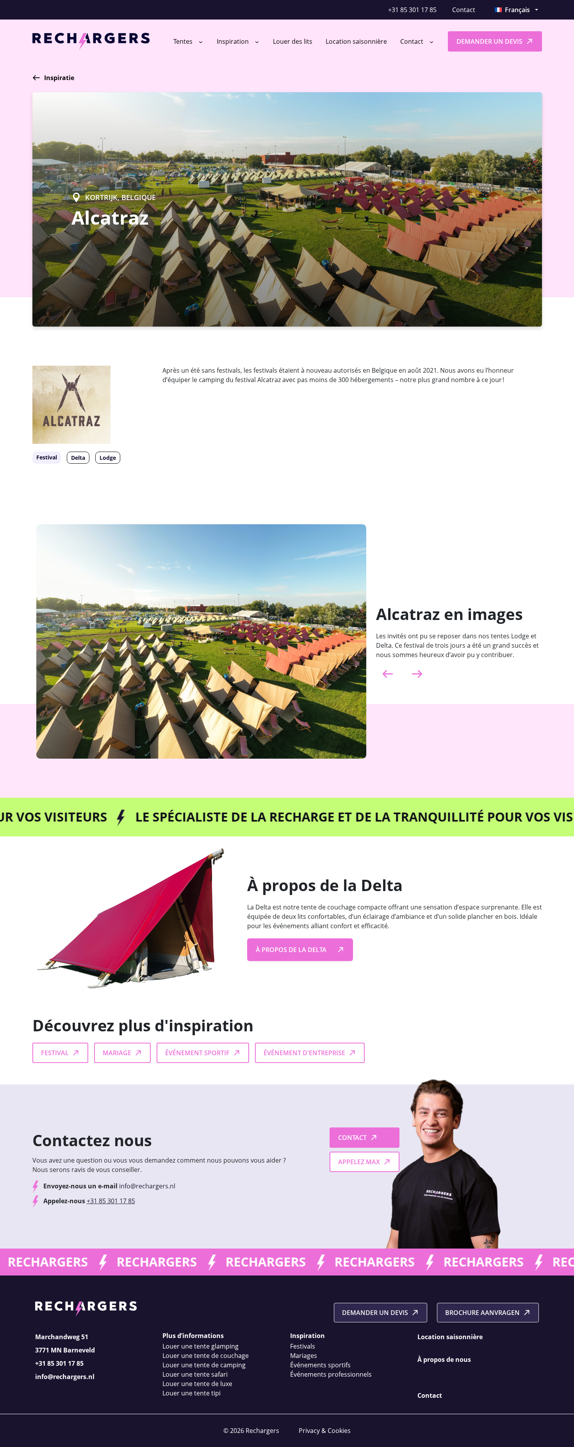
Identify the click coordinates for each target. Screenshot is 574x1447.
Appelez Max (359, 1162)
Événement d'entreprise (304, 1053)
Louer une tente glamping (200, 1346)
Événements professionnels (331, 1374)
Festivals (302, 1346)
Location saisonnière (356, 41)
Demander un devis (489, 41)
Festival (55, 1053)
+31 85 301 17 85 (412, 9)
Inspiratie (59, 77)
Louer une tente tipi (191, 1393)
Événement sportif (197, 1053)
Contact (463, 9)
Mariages (303, 1355)
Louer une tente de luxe (197, 1383)
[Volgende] (417, 674)
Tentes (183, 41)
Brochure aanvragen (482, 1312)
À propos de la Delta (291, 949)
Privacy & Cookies (325, 1430)
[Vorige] (387, 674)
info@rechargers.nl (147, 1186)
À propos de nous (444, 1359)
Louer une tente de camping (204, 1365)
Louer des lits (292, 41)
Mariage (117, 1053)
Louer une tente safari (195, 1374)
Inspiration (233, 41)
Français (517, 9)
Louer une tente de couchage (205, 1355)
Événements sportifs (320, 1365)
